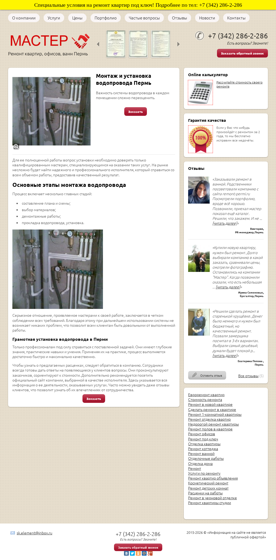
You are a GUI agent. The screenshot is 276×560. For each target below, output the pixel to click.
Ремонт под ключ (203, 438)
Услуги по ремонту (204, 473)
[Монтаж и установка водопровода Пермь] (51, 111)
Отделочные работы (206, 458)
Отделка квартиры (204, 443)
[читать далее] (224, 223)
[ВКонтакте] (126, 553)
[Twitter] (132, 553)
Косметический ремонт (208, 482)
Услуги (54, 18)
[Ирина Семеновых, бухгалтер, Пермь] (199, 270)
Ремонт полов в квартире (210, 428)
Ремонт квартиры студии (209, 502)
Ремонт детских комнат (208, 488)
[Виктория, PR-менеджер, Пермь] (199, 202)
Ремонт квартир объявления (213, 478)
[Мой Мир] (144, 553)
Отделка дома (200, 463)
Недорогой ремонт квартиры (213, 424)
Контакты (236, 18)
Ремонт (194, 468)
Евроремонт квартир (206, 394)
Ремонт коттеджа (203, 448)
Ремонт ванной (201, 453)
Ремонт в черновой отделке (212, 497)
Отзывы (179, 18)
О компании (24, 18)
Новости (207, 18)
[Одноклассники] (138, 553)
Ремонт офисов (201, 433)
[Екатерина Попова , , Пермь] (199, 334)
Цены (77, 18)
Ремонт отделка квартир (209, 419)
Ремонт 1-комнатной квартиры (215, 414)
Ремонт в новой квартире (210, 404)
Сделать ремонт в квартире (212, 409)
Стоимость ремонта (205, 399)
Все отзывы (248, 375)
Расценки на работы (205, 492)
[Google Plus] (150, 553)
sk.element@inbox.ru (34, 532)
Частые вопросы (144, 18)
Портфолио (106, 18)
